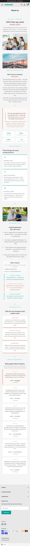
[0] (27, 5)
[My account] (24, 4)
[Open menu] (2, 4)
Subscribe (6, 512)
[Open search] (21, 4)
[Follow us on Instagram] (5, 524)
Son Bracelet (17, 380)
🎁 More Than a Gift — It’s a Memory (15, 1)
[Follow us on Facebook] (2, 524)
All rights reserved (5, 540)
